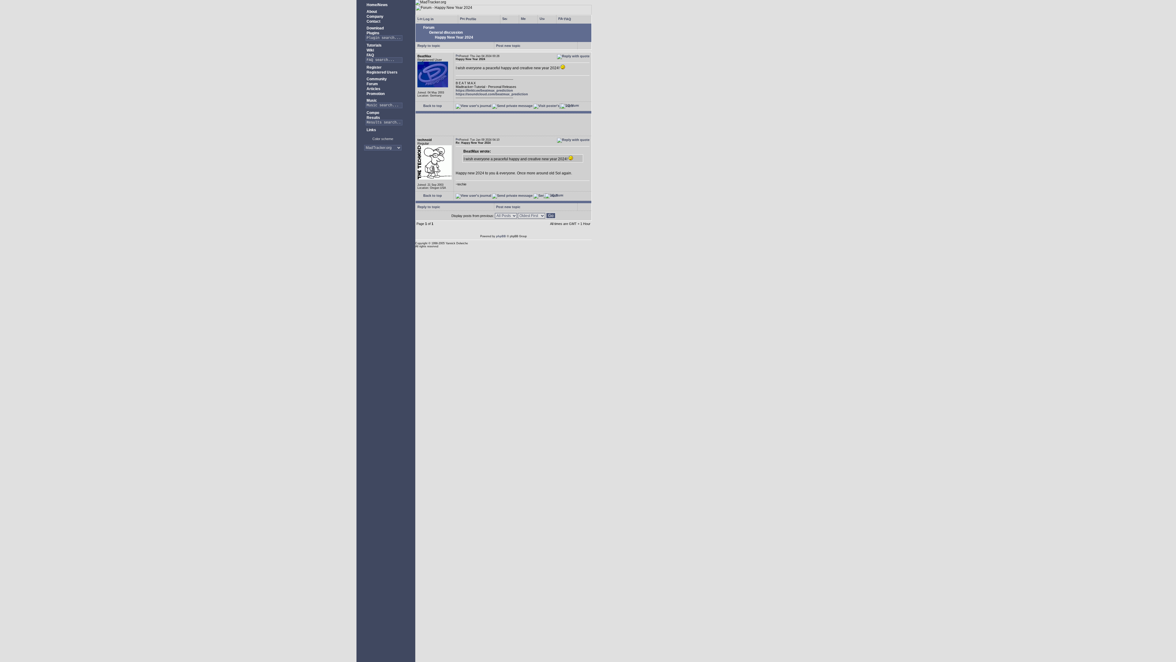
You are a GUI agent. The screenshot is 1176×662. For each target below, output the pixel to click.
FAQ (370, 55)
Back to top (432, 106)
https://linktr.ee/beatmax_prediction (484, 90)
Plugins (372, 33)
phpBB (501, 236)
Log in (428, 19)
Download (375, 28)
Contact (373, 21)
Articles (373, 89)
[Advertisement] (383, 174)
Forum (372, 84)
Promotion (375, 94)
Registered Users (382, 72)
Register (374, 67)
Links (371, 130)
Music (371, 100)
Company (374, 16)
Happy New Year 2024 (453, 37)
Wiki (370, 50)
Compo (372, 113)
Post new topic (508, 46)
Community (376, 79)
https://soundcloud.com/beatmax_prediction (492, 94)
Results (373, 118)
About (371, 12)
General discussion (445, 32)
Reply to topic (428, 46)
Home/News (377, 5)
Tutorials (374, 45)
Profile (470, 19)
